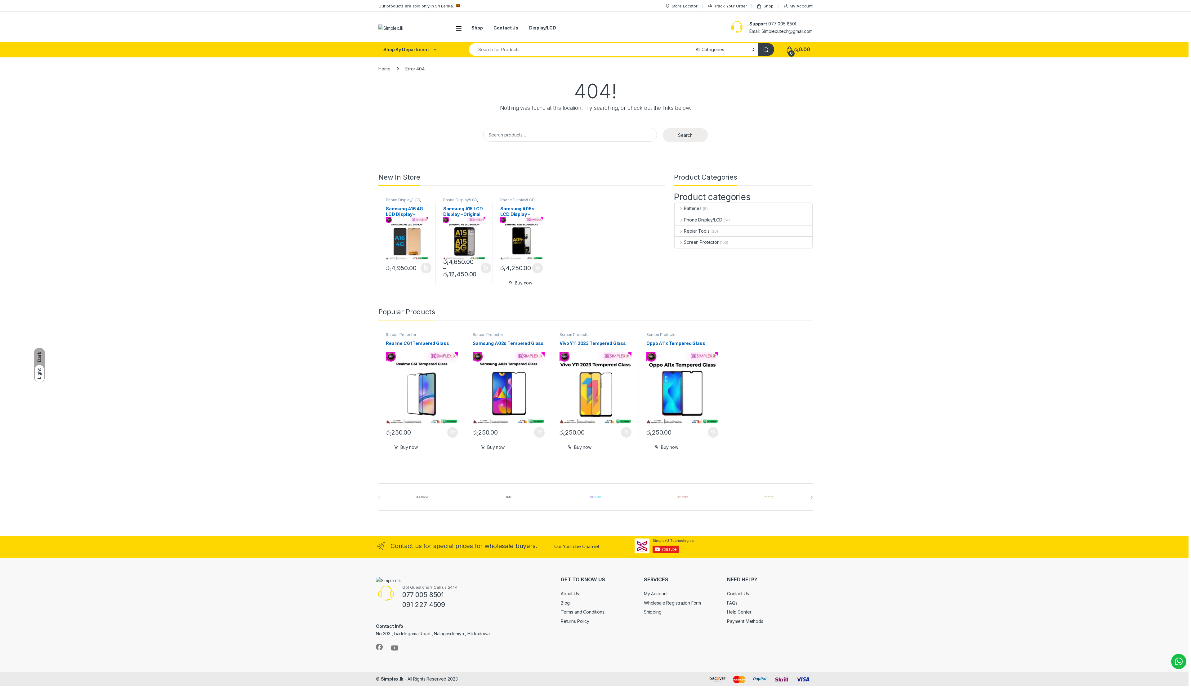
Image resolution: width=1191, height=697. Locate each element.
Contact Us (505, 27)
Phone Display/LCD (403, 200)
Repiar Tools (696, 231)
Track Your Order (730, 5)
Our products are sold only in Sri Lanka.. (417, 5)
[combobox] (580, 49)
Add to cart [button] (537, 268)
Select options (424, 268)
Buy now (523, 282)
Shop (768, 5)
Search (685, 135)
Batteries (693, 208)
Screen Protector (701, 242)
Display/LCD (542, 27)
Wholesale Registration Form (672, 602)
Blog (565, 602)
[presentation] (811, 497)
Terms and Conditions (582, 611)
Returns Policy (575, 621)
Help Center (739, 611)
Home (384, 68)
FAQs (732, 602)
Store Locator (685, 5)
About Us (570, 593)
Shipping (653, 611)
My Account (801, 5)
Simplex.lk (392, 678)
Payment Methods (745, 621)
